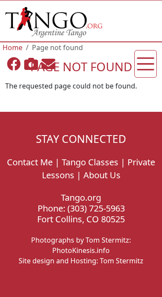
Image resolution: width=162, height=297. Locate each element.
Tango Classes (90, 162)
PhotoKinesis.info (81, 250)
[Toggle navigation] (145, 64)
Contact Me (30, 162)
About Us (102, 175)
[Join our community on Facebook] (13, 64)
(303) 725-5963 (96, 208)
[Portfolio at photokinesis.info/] (31, 64)
